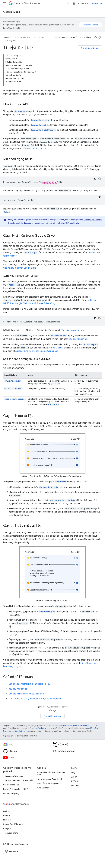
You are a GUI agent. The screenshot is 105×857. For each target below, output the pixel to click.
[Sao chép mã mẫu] (99, 178)
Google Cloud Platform (13, 824)
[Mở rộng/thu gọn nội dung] (20, 55)
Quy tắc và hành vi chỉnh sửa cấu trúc (26, 693)
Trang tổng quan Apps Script (49, 779)
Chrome (6, 815)
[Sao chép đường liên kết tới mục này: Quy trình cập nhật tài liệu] (44, 525)
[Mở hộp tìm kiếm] (68, 3)
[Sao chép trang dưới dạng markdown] (28, 47)
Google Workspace (22, 37)
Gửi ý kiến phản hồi (89, 48)
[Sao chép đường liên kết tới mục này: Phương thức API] (30, 104)
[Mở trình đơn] (4, 3)
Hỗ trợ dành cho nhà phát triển (16, 789)
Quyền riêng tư (21, 844)
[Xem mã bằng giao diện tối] (95, 178)
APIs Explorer (43, 788)
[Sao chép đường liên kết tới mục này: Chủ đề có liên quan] (35, 677)
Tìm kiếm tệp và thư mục (73, 330)
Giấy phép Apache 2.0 (45, 728)
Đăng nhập (97, 3)
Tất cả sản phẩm (10, 833)
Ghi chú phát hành (11, 785)
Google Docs (11, 12)
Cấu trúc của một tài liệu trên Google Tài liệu (29, 684)
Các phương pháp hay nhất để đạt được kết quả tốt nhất (35, 698)
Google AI (7, 828)
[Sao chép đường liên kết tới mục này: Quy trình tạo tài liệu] (36, 416)
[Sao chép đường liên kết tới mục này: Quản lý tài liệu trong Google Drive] (57, 236)
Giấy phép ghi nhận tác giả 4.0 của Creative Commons (76, 725)
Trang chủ (7, 37)
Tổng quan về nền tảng (13, 776)
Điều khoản (8, 844)
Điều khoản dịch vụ (11, 793)
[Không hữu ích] (100, 37)
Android (6, 811)
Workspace (32, 3)
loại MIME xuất (56, 347)
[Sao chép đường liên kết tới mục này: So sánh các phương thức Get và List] (53, 359)
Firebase (7, 820)
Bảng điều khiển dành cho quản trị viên (51, 773)
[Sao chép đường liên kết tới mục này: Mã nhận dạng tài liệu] (37, 159)
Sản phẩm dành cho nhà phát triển (18, 780)
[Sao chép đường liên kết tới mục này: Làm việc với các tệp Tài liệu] (40, 276)
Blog (73, 772)
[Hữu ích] (96, 37)
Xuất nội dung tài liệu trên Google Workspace (36, 351)
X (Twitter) (75, 781)
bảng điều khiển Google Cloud (49, 783)
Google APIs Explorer (93, 220)
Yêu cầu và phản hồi (36, 148)
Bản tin (74, 777)
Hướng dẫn (11, 41)
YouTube (75, 785)
